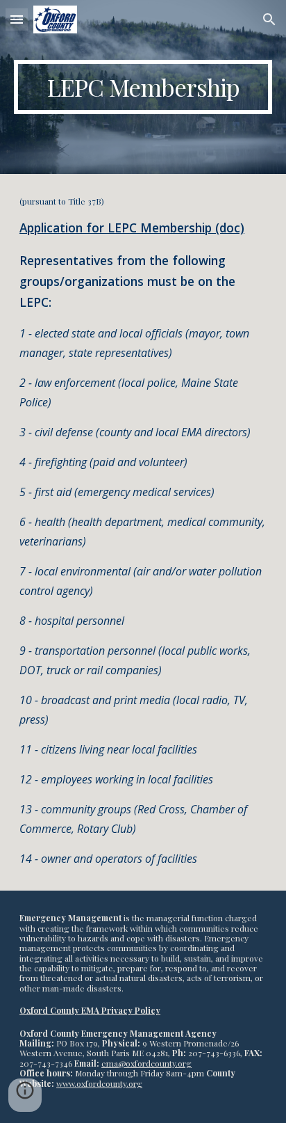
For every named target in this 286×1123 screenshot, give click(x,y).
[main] (143, 87)
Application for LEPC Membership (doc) (131, 227)
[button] (16, 19)
